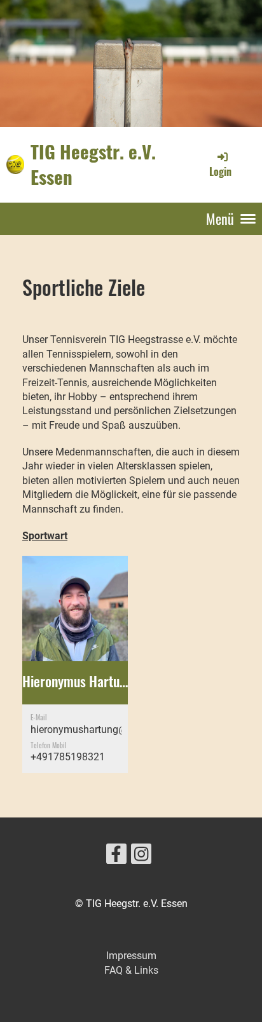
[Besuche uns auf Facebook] (116, 857)
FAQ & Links (131, 970)
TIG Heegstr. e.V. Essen (93, 164)
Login (220, 171)
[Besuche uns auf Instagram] (141, 857)
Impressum (131, 956)
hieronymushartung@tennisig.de (103, 729)
